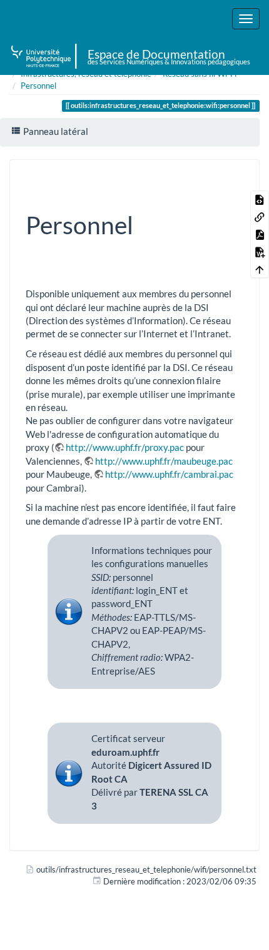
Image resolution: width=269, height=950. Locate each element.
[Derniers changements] (182, 178)
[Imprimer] (217, 178)
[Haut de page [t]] (259, 269)
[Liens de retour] (259, 217)
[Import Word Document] (259, 252)
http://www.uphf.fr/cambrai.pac (169, 474)
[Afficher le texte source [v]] (259, 199)
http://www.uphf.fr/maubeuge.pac (164, 461)
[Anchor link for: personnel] (145, 223)
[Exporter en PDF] (259, 234)
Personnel (38, 86)
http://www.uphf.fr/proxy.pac (125, 447)
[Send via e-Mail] (199, 178)
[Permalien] (234, 178)
